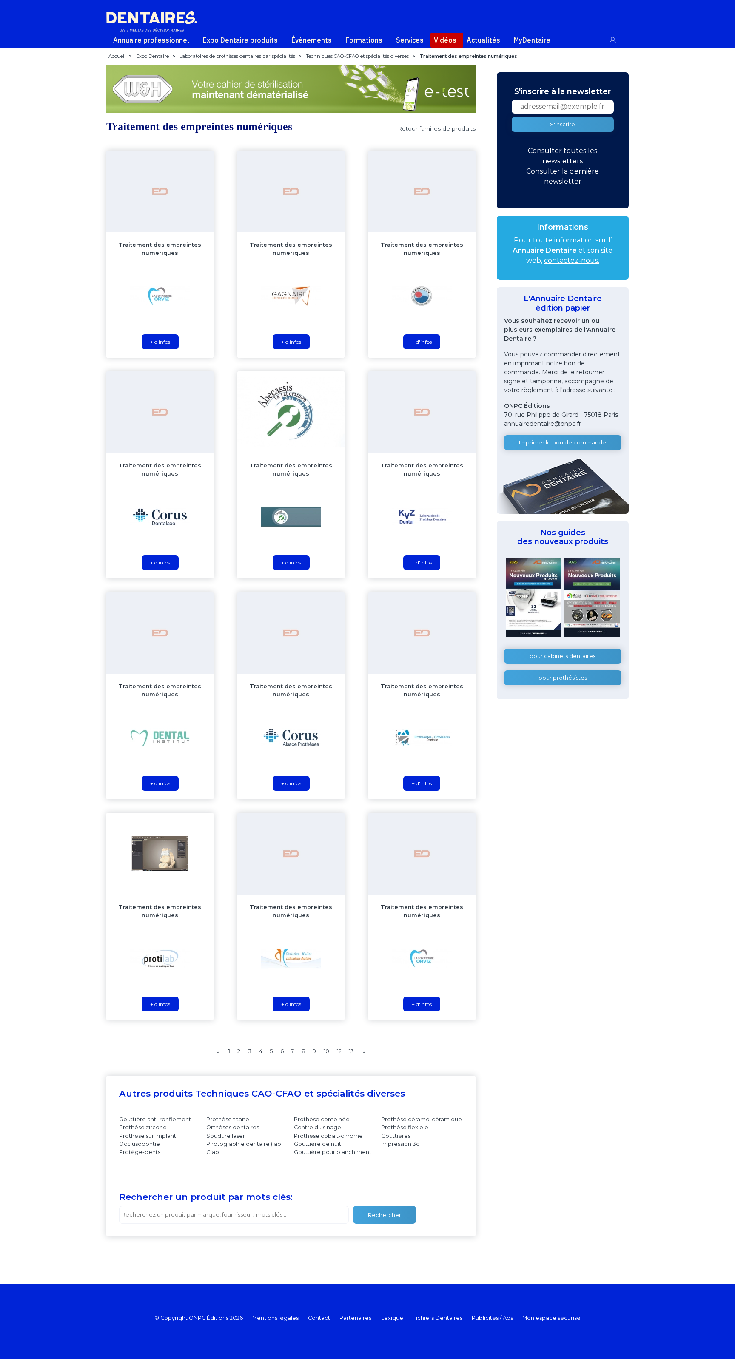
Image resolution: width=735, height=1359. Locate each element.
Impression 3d (400, 1144)
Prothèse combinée (322, 1119)
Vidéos (445, 40)
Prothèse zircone (143, 1127)
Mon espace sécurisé (551, 1318)
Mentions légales (275, 1318)
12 (339, 1051)
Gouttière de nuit (317, 1144)
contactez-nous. (571, 260)
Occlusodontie (139, 1144)
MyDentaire (532, 40)
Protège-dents (139, 1152)
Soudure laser (225, 1136)
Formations (363, 40)
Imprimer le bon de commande (562, 442)
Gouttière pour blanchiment (332, 1152)
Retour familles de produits (437, 128)
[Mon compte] (617, 38)
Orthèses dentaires (232, 1127)
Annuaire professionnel (151, 40)
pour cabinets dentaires (562, 656)
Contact (319, 1318)
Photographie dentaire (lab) (244, 1144)
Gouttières (395, 1136)
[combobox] (234, 1215)
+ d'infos (160, 342)
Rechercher (384, 1215)
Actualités (483, 40)
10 (326, 1051)
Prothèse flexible (404, 1127)
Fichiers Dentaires (437, 1318)
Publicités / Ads (492, 1318)
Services (410, 40)
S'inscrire (562, 124)
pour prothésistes (562, 678)
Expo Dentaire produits (240, 40)
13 (351, 1051)
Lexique (392, 1318)
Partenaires (355, 1318)
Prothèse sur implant (147, 1136)
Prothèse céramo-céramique (421, 1119)
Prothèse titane (227, 1119)
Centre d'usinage (317, 1127)
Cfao (212, 1152)
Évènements (311, 40)
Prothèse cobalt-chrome (328, 1136)
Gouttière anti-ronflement (155, 1119)
